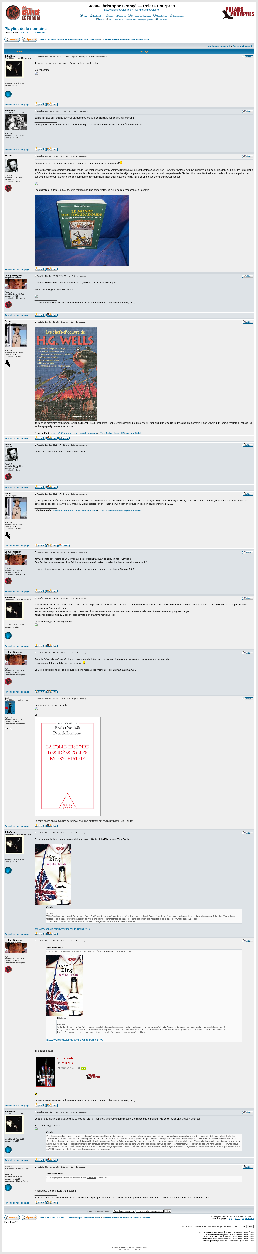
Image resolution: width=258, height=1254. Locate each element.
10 (28, 32)
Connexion (163, 19)
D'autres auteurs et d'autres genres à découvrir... (127, 39)
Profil (101, 19)
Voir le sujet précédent (219, 46)
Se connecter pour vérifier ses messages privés (131, 19)
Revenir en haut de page (17, 104)
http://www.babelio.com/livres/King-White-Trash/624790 (63, 929)
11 (31, 32)
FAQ (85, 16)
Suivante (41, 32)
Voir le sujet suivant (242, 46)
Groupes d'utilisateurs (141, 16)
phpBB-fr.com (134, 1249)
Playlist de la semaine (25, 28)
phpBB (123, 1247)
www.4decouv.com (87, 433)
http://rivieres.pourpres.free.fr (118, 10)
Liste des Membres (117, 16)
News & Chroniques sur (65, 433)
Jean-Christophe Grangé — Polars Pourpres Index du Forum (70, 39)
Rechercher (97, 16)
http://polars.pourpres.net (147, 10)
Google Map (161, 16)
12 (34, 32)
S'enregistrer (178, 16)
